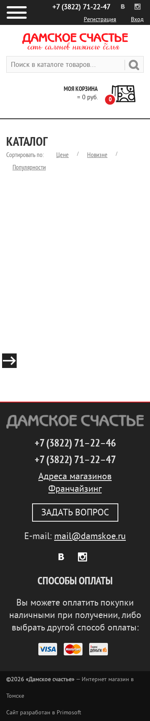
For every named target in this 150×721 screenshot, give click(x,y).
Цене (62, 155)
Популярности (29, 167)
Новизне (97, 155)
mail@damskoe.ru (90, 536)
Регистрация (100, 19)
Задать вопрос (75, 512)
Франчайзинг (75, 489)
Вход (137, 19)
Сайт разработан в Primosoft (43, 712)
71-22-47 (81, 7)
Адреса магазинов (75, 476)
